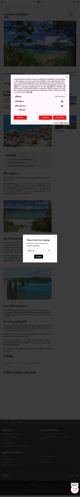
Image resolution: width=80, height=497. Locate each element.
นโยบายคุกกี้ (29, 92)
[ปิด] (67, 77)
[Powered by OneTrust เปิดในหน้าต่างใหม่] (60, 123)
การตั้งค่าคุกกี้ (21, 109)
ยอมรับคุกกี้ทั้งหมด (59, 117)
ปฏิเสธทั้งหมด (45, 117)
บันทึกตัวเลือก (20, 117)
